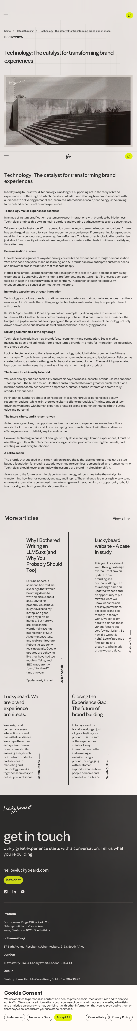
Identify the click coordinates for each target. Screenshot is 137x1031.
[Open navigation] (6, 15)
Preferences (15, 1017)
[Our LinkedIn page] (14, 892)
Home (7, 31)
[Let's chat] (129, 15)
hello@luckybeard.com (26, 870)
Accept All (63, 1017)
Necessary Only (39, 1017)
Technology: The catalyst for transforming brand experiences (75, 31)
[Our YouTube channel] (23, 892)
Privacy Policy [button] (121, 1017)
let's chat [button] (13, 880)
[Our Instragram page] (6, 892)
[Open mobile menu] (6, 156)
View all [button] (119, 518)
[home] (68, 156)
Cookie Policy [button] (97, 1017)
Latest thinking (25, 31)
